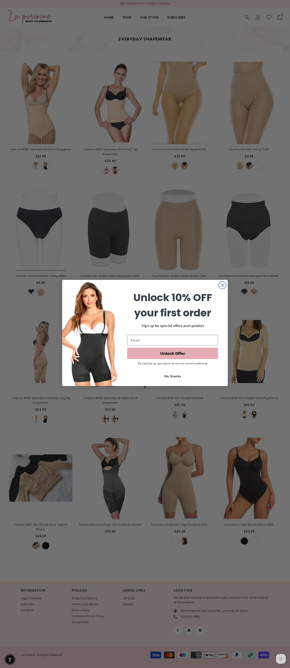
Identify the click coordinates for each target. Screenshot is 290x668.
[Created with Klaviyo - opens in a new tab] (145, 387)
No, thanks (172, 376)
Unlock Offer (172, 353)
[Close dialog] (222, 285)
